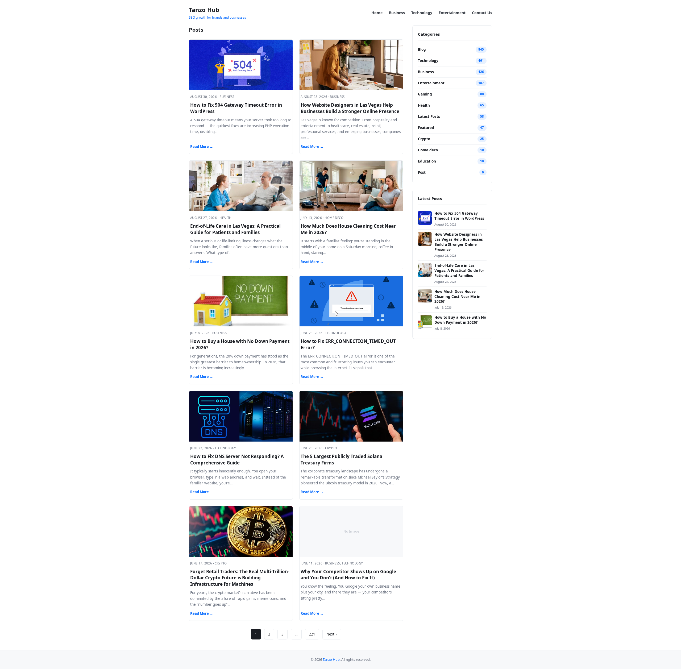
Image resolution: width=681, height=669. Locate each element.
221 (312, 634)
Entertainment (452, 12)
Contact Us (482, 12)
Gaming (425, 94)
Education (427, 161)
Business (397, 12)
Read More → (201, 146)
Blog (422, 49)
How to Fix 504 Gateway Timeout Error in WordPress (459, 216)
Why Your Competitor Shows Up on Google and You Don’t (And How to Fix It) (348, 574)
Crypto (424, 138)
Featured (426, 127)
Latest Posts (429, 116)
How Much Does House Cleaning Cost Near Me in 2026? (457, 296)
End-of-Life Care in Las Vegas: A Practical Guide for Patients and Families (235, 229)
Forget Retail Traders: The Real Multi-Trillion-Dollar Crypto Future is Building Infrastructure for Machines (239, 577)
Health (424, 105)
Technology (421, 12)
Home (377, 12)
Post (422, 172)
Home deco (428, 150)
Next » (331, 634)
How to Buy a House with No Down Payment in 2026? (460, 320)
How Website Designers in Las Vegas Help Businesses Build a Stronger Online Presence (350, 108)
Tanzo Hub (204, 10)
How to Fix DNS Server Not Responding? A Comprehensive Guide (237, 459)
